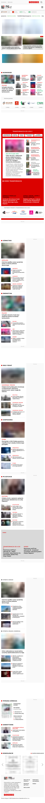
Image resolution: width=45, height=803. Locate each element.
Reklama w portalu (27, 780)
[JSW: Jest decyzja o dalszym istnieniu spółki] (6, 458)
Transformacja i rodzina (29, 135)
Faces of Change (21, 135)
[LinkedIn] (32, 2)
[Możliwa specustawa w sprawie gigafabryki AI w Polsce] (6, 450)
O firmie (7, 107)
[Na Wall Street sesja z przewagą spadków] (6, 466)
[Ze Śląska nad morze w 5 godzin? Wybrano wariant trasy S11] (6, 413)
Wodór (14, 336)
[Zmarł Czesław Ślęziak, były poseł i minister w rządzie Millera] (18, 85)
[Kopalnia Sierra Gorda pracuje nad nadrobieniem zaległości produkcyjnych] (6, 616)
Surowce (15, 276)
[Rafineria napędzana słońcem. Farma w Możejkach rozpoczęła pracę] (6, 666)
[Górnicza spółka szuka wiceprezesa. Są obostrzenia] (6, 624)
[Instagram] (38, 2)
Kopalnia (5, 260)
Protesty (39, 82)
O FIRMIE (31, 107)
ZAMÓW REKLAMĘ (19, 713)
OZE (13, 329)
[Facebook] (30, 2)
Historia (14, 512)
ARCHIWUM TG (18, 711)
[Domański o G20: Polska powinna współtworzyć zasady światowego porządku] (13, 430)
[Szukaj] (41, 2)
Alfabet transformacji (38, 135)
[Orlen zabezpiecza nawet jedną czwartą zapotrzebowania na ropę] (13, 641)
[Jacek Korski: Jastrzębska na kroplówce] (6, 730)
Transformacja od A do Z (35, 140)
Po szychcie (15, 504)
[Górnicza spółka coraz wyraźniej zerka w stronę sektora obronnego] (13, 251)
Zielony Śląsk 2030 (40, 90)
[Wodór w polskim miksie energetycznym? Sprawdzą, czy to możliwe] (6, 339)
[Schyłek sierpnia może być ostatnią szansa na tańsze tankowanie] (8, 79)
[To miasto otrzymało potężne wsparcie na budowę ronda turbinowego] (27, 157)
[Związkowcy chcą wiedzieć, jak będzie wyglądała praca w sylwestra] (6, 609)
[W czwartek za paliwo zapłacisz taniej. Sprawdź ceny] (33, 78)
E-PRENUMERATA (19, 719)
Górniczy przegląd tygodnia (9, 196)
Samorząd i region (25, 76)
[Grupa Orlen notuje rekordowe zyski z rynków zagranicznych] (6, 674)
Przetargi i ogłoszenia (36, 780)
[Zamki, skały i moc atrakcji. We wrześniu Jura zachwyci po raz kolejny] (6, 507)
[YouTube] (34, 2)
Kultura (5, 496)
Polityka (25, 82)
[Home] (6, 7)
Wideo (26, 546)
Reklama (10, 2)
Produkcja (15, 447)
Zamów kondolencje (38, 753)
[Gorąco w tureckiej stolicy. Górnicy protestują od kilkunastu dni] (33, 85)
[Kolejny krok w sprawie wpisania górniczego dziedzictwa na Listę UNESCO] (13, 487)
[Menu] (42, 7)
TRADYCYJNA (18, 718)
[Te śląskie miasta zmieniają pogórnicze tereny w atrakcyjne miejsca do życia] (27, 150)
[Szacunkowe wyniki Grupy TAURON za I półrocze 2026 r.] (28, 172)
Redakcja (3, 2)
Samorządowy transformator (7, 135)
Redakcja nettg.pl (26, 784)
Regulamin (27, 787)
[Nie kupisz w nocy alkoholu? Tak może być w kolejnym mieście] (18, 92)
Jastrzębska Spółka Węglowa (18, 728)
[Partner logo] (7, 103)
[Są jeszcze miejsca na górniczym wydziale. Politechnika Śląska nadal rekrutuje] (6, 286)
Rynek (4, 439)
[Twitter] (36, 2)
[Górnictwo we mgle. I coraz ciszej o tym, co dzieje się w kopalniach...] (6, 745)
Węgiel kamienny (17, 284)
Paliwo (4, 85)
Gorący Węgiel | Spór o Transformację (31, 196)
